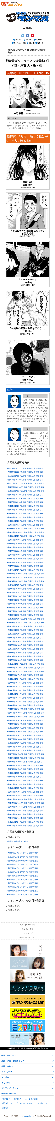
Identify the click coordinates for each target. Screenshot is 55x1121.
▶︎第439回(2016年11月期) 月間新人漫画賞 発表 (25, 713)
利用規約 (17, 1099)
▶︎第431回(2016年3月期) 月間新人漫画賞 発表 (24, 743)
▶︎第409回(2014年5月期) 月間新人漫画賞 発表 (24, 826)
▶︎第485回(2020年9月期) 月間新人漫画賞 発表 (24, 540)
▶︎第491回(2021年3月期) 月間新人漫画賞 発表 (24, 517)
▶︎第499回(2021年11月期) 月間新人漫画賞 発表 (25, 487)
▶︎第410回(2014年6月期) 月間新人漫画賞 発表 (24, 822)
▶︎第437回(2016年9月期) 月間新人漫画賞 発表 (24, 720)
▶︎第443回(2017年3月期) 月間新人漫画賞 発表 (24, 698)
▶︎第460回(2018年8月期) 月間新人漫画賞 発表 (24, 634)
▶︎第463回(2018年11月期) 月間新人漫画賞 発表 (25, 623)
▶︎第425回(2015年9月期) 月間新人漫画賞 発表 (24, 766)
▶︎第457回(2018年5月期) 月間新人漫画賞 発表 (24, 645)
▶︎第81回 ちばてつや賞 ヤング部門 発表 (22, 872)
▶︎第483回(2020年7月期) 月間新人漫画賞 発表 (24, 547)
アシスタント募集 (20, 43)
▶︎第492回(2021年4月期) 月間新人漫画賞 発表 (24, 514)
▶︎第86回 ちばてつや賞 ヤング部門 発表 (22, 853)
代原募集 (39, 40)
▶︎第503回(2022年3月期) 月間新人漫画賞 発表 (24, 472)
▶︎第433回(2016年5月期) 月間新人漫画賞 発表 (24, 735)
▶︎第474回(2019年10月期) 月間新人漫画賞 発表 (25, 581)
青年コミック (10, 1066)
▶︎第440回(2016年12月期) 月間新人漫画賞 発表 (25, 709)
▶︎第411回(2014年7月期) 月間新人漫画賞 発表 (24, 818)
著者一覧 (40, 43)
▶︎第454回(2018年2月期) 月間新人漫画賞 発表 (24, 656)
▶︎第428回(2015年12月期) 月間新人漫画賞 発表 (25, 754)
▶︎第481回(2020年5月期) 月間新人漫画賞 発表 (24, 555)
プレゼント (29, 40)
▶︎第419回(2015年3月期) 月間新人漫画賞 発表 (24, 788)
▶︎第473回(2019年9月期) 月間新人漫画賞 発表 (24, 585)
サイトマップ (27, 933)
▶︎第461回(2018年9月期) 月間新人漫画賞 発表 (24, 630)
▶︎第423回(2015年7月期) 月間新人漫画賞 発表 (24, 773)
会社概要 (5, 1108)
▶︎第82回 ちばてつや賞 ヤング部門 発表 (22, 868)
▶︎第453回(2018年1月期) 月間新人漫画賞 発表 (24, 660)
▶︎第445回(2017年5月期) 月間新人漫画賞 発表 (24, 690)
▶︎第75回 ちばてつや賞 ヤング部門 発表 (22, 895)
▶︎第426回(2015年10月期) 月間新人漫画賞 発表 (25, 762)
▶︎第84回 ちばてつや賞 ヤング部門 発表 (22, 861)
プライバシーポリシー (25, 1103)
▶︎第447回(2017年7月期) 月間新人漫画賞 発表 (24, 683)
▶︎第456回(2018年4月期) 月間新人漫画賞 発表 (24, 649)
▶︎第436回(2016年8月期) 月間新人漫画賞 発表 (24, 724)
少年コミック (10, 1055)
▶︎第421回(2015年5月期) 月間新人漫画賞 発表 (24, 781)
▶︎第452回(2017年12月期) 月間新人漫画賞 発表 (25, 664)
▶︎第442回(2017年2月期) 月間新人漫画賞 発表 (24, 702)
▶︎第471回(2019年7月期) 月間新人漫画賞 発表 (24, 592)
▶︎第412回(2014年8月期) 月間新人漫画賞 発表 (24, 814)
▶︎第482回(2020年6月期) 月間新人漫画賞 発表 (24, 551)
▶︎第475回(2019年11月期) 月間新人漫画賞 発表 (25, 577)
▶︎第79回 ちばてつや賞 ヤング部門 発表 (22, 880)
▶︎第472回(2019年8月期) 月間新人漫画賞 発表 (24, 589)
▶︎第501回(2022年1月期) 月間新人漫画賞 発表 (24, 480)
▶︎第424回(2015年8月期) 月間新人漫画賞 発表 (24, 769)
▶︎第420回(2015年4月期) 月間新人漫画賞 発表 (24, 784)
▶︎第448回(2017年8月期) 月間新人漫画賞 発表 (24, 679)
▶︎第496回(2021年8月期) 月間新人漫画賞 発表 (24, 499)
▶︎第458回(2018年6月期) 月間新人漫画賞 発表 (24, 641)
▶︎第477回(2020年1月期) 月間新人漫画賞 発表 (24, 570)
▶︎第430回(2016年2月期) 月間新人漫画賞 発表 (24, 747)
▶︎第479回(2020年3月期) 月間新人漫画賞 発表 (24, 562)
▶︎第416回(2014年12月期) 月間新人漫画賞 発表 (25, 799)
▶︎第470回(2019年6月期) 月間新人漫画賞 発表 (24, 596)
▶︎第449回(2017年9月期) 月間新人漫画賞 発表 (24, 675)
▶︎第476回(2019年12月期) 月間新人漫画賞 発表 (25, 574)
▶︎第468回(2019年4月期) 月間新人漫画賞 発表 (24, 604)
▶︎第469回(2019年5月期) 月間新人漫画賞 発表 (24, 600)
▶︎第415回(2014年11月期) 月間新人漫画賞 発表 (25, 803)
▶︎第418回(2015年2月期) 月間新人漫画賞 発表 (24, 792)
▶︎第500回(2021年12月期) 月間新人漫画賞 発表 (25, 483)
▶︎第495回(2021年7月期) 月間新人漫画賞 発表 (24, 502)
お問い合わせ (6, 1103)
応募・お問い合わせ (27, 925)
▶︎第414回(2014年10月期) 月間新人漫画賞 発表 (25, 807)
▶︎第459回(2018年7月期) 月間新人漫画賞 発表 (24, 638)
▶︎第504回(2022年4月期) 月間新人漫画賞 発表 (24, 468)
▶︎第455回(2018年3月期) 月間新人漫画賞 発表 (24, 653)
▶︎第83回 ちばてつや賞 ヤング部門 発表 (22, 864)
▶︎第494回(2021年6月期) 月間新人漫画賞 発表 (24, 506)
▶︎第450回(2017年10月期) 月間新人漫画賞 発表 (25, 671)
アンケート (19, 40)
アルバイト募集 (27, 929)
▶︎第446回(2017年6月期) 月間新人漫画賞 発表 (24, 686)
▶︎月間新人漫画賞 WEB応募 (17, 841)
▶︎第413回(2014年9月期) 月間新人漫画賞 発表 (24, 811)
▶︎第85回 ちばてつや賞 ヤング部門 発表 (22, 857)
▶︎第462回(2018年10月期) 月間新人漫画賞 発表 (25, 626)
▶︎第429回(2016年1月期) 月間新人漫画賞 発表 (24, 750)
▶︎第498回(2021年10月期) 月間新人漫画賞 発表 (25, 491)
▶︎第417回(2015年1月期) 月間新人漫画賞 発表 (24, 796)
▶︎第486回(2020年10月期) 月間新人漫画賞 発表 (25, 536)
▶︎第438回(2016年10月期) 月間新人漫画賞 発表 (25, 717)
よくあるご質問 (31, 1099)
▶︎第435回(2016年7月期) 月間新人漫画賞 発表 (24, 728)
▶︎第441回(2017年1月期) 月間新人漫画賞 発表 (24, 705)
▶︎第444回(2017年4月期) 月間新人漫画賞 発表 (24, 694)
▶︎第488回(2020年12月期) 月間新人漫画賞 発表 (25, 529)
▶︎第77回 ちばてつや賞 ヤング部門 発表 (22, 887)
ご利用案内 (5, 1099)
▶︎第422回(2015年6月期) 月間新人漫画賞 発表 (24, 777)
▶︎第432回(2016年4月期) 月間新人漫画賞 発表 (24, 739)
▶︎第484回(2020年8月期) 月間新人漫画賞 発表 (24, 544)
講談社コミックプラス (28, 937)
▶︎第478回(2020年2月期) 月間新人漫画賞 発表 (24, 566)
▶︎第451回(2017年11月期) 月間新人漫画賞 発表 (25, 668)
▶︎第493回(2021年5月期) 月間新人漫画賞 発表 (24, 510)
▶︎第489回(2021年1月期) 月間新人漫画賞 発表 (24, 525)
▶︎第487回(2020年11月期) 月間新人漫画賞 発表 (25, 532)
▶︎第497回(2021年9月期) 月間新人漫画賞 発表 (24, 495)
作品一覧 (31, 43)
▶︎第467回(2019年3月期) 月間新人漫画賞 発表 (24, 608)
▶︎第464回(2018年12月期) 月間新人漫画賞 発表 (25, 619)
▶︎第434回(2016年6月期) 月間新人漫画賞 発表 (24, 732)
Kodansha (27, 1048)
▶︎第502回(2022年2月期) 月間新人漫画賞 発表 (24, 476)
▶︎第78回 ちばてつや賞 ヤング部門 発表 (22, 883)
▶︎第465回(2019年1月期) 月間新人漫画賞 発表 (24, 615)
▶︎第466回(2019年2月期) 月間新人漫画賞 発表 (24, 611)
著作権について (44, 1103)
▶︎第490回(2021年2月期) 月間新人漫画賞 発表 (24, 521)
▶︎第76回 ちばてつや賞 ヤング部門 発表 (22, 891)
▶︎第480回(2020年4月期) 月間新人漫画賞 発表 (24, 559)
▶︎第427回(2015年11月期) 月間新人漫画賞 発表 (25, 758)
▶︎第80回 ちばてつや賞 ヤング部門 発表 (22, 876)
